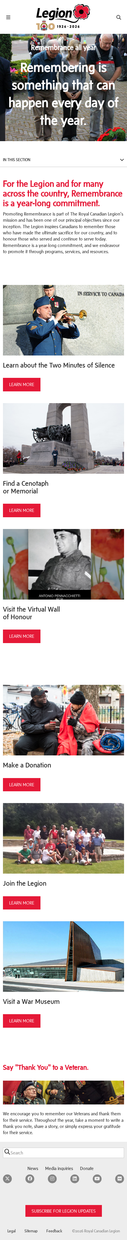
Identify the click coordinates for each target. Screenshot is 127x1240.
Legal (11, 1231)
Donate (87, 1168)
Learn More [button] (21, 384)
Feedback (54, 1231)
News (32, 1168)
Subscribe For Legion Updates (64, 1211)
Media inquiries (59, 1168)
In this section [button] (16, 160)
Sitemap (31, 1231)
